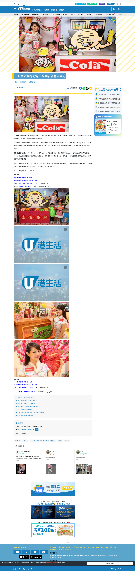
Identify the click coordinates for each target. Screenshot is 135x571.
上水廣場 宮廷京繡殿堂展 (24, 397)
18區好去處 (98, 14)
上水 (36, 430)
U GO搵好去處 (81, 4)
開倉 (63, 547)
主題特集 (121, 14)
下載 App (111, 4)
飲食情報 (23, 82)
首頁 (16, 82)
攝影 (67, 441)
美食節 (60, 441)
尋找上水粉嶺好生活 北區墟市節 (26, 400)
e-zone (57, 4)
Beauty (43, 4)
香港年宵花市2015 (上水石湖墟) (26, 403)
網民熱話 (53, 555)
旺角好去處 (108, 547)
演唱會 (16, 14)
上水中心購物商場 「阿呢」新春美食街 (43, 441)
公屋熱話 (47, 10)
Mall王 (26, 441)
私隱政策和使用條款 (52, 563)
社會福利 (68, 549)
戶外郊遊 (60, 549)
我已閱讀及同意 (109, 563)
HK (24, 4)
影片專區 (81, 14)
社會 (115, 547)
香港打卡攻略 (110, 14)
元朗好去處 (91, 547)
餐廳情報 (32, 82)
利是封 (18, 441)
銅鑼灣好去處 (81, 547)
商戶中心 (102, 4)
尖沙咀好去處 (70, 547)
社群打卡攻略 (93, 4)
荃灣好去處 (100, 547)
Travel (30, 4)
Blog (50, 4)
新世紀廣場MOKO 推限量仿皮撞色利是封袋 (30, 412)
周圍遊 (89, 14)
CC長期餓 (20, 87)
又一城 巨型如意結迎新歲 (24, 409)
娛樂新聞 (54, 10)
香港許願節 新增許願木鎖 (24, 415)
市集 (59, 547)
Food (36, 4)
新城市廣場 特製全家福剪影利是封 (27, 406)
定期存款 (61, 10)
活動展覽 (53, 547)
